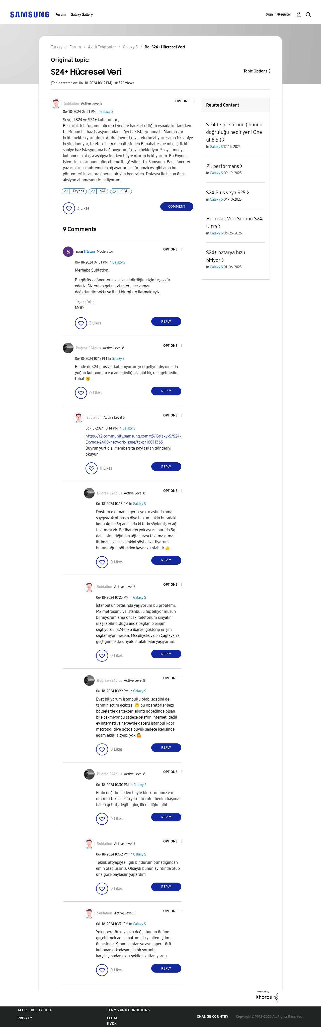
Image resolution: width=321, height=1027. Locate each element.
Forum (60, 15)
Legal (112, 1018)
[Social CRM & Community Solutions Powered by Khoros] (267, 995)
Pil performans (222, 166)
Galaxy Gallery (82, 15)
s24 (102, 191)
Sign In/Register (278, 14)
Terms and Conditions (128, 1010)
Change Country (212, 1016)
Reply (166, 321)
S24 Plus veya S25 (226, 193)
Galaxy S (106, 112)
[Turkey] (29, 14)
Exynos (78, 191)
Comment (176, 206)
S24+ (125, 191)
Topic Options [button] (255, 71)
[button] (184, 101)
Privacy (25, 1018)
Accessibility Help (35, 1010)
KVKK (112, 1023)
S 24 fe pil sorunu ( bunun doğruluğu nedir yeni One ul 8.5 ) (234, 132)
